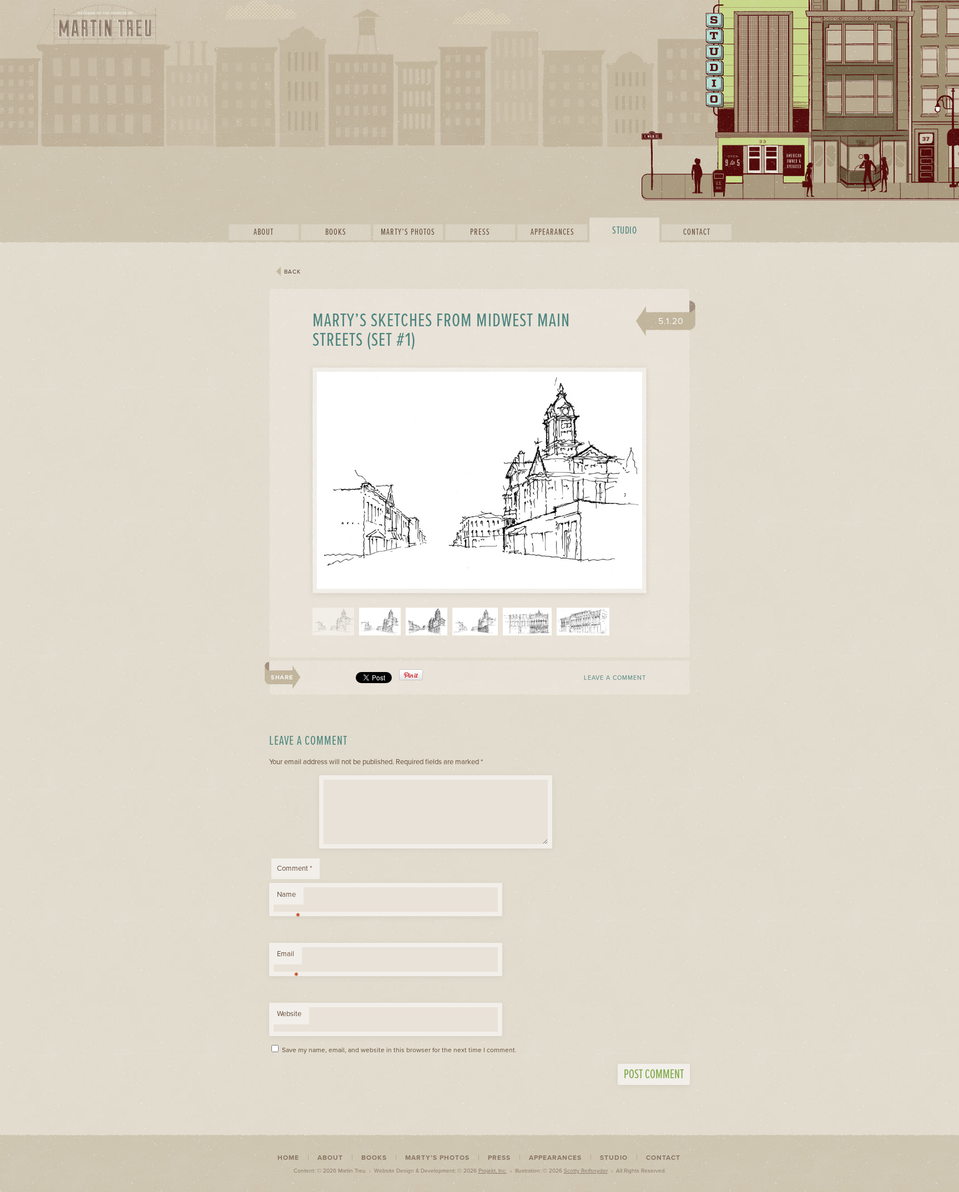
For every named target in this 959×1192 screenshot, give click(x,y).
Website (289, 1013)
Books (335, 232)
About (264, 232)
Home (288, 1157)
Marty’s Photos (408, 232)
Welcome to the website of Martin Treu (105, 24)
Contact (696, 232)
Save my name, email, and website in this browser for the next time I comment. (399, 1050)
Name (288, 897)
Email (288, 956)
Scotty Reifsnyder (586, 1171)
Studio (624, 231)
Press (480, 232)
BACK (292, 272)
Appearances (552, 232)
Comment (294, 868)
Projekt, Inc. (492, 1171)
